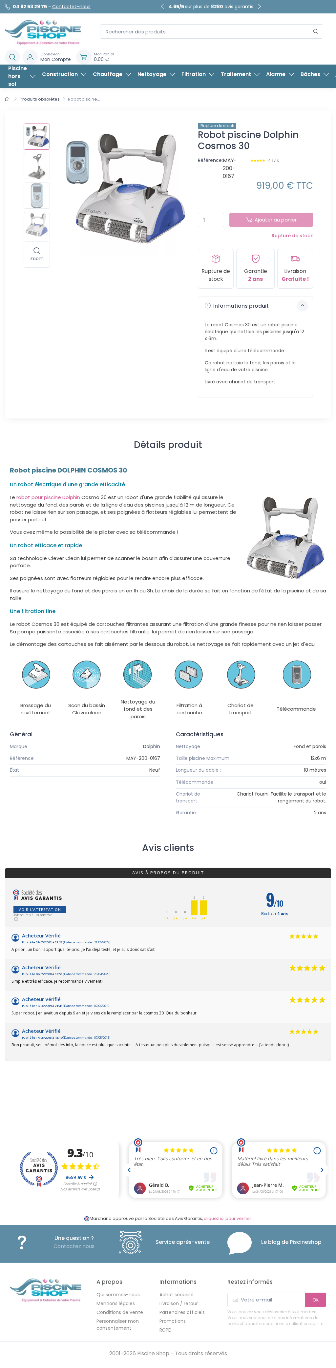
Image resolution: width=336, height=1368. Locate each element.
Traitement (236, 74)
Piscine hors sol (17, 76)
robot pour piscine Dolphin (48, 497)
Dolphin (151, 746)
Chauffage (107, 74)
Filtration (193, 74)
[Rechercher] (315, 31)
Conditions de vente (119, 1312)
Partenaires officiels (182, 1312)
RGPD (165, 1330)
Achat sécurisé (176, 1294)
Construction (60, 74)
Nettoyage (151, 74)
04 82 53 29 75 (30, 6)
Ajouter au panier (276, 219)
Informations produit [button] (240, 306)
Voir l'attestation (40, 909)
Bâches (310, 74)
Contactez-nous (71, 6)
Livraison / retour (178, 1303)
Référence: (210, 160)
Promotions (172, 1321)
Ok (315, 1299)
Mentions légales (115, 1303)
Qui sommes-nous (118, 1294)
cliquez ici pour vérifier (227, 1218)
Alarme (275, 74)
